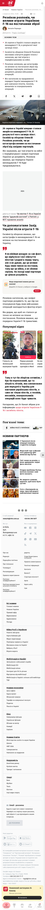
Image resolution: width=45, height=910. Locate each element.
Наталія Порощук (14, 28)
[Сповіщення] (42, 3)
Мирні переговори (14, 639)
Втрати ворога (12, 651)
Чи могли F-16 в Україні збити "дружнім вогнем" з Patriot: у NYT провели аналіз (22, 216)
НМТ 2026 (10, 746)
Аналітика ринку (13, 763)
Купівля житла (12, 766)
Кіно (9, 714)
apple (25, 838)
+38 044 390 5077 (30, 519)
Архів (26, 580)
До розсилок (14, 823)
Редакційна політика (10, 560)
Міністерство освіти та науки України (21, 740)
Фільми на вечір (13, 723)
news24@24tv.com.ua (11, 519)
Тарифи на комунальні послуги (18, 700)
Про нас (6, 553)
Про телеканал (8, 564)
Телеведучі (7, 568)
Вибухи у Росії (12, 648)
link (25, 528)
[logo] (10, 3)
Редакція (6, 556)
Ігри (25, 588)
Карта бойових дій (14, 636)
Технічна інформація (31, 565)
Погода (9, 622)
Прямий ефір (12, 613)
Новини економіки (15, 688)
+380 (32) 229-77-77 (16, 876)
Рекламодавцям (8, 571)
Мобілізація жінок (13, 668)
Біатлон (9, 790)
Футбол (9, 783)
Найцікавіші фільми (14, 717)
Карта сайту (28, 584)
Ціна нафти (11, 691)
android (9, 838)
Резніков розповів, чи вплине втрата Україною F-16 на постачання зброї (33, 10)
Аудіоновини (11, 619)
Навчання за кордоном (15, 753)
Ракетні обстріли (13, 633)
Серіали (10, 729)
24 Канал (6, 10)
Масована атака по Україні (17, 645)
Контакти (27, 569)
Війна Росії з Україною (17, 630)
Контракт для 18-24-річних (17, 671)
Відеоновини (11, 616)
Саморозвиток (12, 750)
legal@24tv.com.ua (29, 879)
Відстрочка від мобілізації (16, 675)
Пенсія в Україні (13, 706)
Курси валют (11, 694)
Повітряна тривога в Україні (17, 642)
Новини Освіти (13, 737)
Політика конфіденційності (9, 579)
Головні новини (13, 606)
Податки (10, 703)
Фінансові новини (13, 697)
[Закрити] (40, 888)
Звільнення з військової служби (19, 662)
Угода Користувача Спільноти (31, 557)
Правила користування (11, 575)
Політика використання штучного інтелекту (11, 585)
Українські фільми (13, 720)
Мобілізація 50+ (12, 665)
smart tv (9, 844)
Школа (9, 743)
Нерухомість (12, 760)
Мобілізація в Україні (16, 659)
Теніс (8, 786)
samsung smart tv (25, 844)
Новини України (17, 10)
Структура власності (31, 577)
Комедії (9, 726)
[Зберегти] (38, 96)
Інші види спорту (13, 793)
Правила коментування (32, 562)
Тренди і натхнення (14, 770)
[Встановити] (22, 893)
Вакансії (27, 573)
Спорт (9, 777)
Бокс (8, 780)
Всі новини (11, 603)
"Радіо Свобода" (19, 33)
